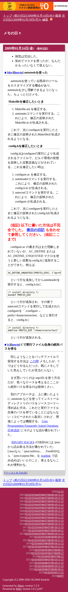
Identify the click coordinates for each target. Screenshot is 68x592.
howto (18, 72)
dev (10, 72)
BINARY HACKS (23, 442)
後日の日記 (36, 230)
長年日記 (42, 48)
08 (49, 495)
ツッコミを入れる (15, 472)
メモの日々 (13, 33)
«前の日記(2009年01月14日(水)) (33, 15)
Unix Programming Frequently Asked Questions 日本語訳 (33, 426)
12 (62, 491)
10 (55, 495)
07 (46, 495)
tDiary (21, 585)
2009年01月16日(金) (19, 48)
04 (36, 495)
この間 (34, 361)
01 (26, 495)
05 (39, 495)
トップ (7, 15)
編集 (45, 19)
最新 (58, 15)
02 (30, 495)
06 (42, 495)
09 (52, 495)
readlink (46, 455)
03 (33, 495)
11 (58, 491)
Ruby (19, 588)
